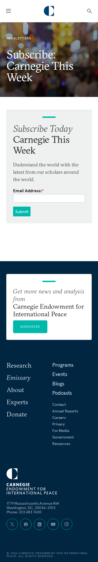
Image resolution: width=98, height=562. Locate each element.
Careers (59, 417)
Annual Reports (65, 411)
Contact (59, 404)
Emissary (18, 377)
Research (19, 365)
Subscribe (30, 326)
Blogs (58, 383)
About (15, 390)
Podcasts (62, 393)
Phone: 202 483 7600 (24, 512)
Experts (17, 402)
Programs (63, 365)
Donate (17, 414)
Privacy (58, 424)
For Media (60, 430)
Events (59, 374)
